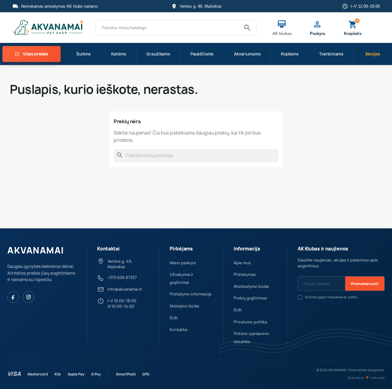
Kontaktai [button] (108, 249)
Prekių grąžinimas (250, 298)
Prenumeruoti (365, 283)
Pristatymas (245, 274)
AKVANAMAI (35, 250)
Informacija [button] (247, 249)
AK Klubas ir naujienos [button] (323, 249)
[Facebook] (13, 297)
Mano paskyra (183, 262)
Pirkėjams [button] (181, 249)
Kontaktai (178, 329)
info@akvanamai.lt (124, 289)
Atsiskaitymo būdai (251, 286)
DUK (174, 318)
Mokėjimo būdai (184, 306)
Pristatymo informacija (190, 294)
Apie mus (242, 262)
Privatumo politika (250, 322)
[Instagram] (28, 297)
